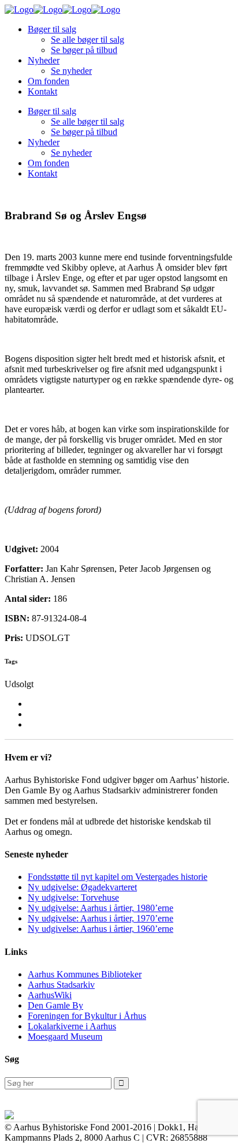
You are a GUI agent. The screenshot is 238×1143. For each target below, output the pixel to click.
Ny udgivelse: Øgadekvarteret (82, 887)
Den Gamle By (55, 1005)
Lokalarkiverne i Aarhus (72, 1026)
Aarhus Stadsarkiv (61, 985)
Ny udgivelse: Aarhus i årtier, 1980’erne (100, 908)
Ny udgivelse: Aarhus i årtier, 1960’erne (100, 929)
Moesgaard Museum (65, 1036)
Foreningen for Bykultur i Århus (87, 1016)
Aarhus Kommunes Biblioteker (85, 974)
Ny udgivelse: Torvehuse (73, 897)
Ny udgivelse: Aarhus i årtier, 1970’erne (100, 918)
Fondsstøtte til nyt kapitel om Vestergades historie (117, 877)
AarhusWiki (50, 995)
